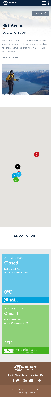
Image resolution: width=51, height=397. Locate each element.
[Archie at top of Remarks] (25, 79)
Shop (17, 375)
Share (38, 13)
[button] (10, 57)
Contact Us (37, 375)
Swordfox (19, 393)
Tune (24, 375)
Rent (10, 375)
